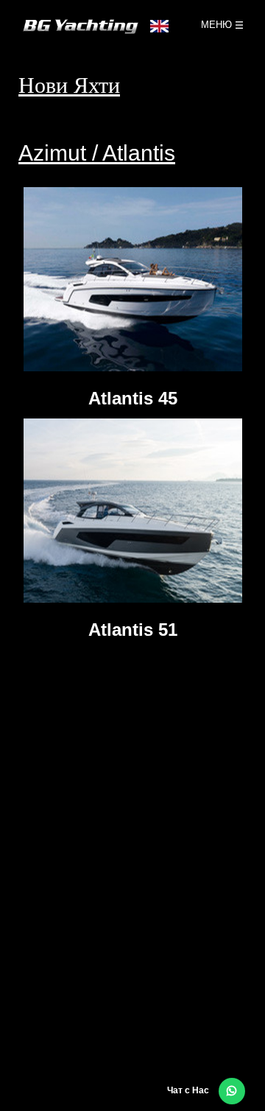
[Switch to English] (156, 30)
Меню (216, 24)
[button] (232, 1091)
